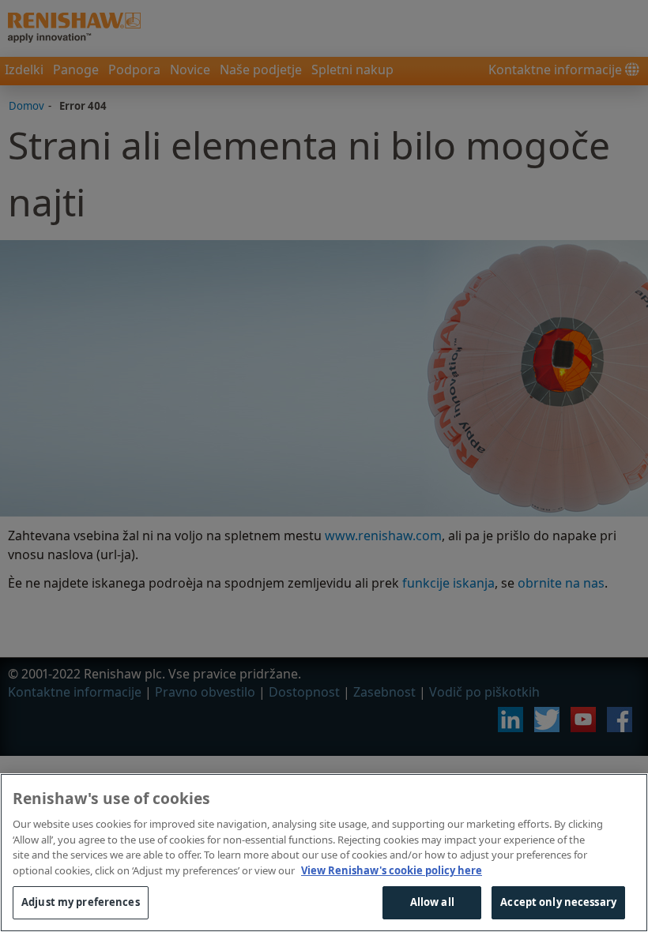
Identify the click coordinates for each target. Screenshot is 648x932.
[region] (324, 852)
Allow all (432, 902)
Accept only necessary (558, 902)
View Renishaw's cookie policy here (391, 870)
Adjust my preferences (80, 902)
